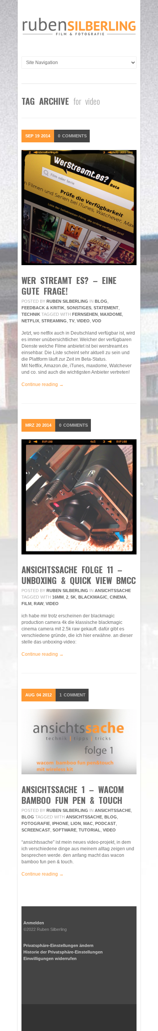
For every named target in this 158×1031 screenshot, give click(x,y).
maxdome (111, 314)
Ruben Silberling (67, 301)
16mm (58, 597)
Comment (72, 695)
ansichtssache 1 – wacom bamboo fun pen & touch (72, 794)
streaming (54, 320)
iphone (60, 823)
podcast (105, 823)
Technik (30, 314)
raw (38, 603)
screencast (35, 830)
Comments (72, 136)
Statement (106, 307)
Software (64, 830)
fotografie (35, 823)
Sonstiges (79, 307)
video (83, 320)
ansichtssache (113, 590)
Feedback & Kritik (42, 307)
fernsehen (85, 314)
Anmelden (33, 922)
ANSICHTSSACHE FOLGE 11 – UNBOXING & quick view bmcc (78, 574)
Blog (101, 301)
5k (73, 597)
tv (71, 320)
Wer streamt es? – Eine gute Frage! (69, 285)
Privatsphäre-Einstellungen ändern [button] (58, 945)
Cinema (118, 597)
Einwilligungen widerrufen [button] (50, 958)
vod (96, 320)
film (26, 603)
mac (88, 823)
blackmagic (92, 597)
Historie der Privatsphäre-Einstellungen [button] (63, 952)
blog (110, 817)
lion (76, 823)
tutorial (89, 830)
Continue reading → (42, 384)
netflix (30, 320)
